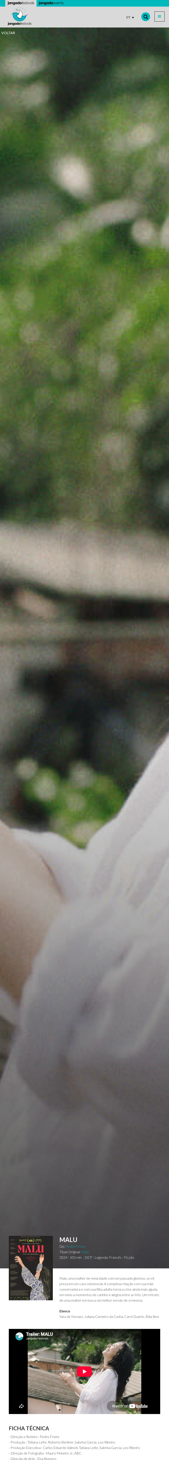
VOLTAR (8, 33)
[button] (159, 16)
